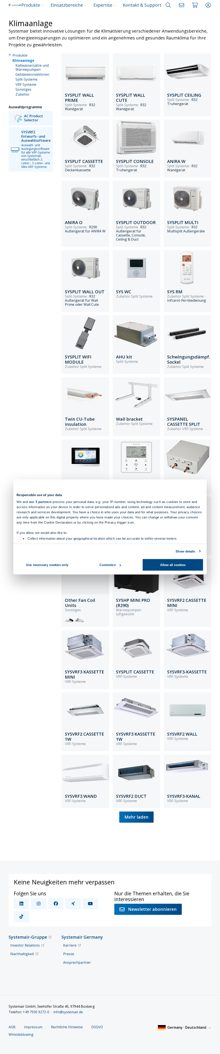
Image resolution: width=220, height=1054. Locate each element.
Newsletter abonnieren (152, 909)
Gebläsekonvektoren (32, 74)
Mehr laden (136, 817)
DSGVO (97, 1027)
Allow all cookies (173, 565)
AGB (12, 1027)
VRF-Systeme (25, 85)
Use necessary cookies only (47, 565)
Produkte (30, 5)
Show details (185, 551)
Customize (107, 565)
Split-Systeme (26, 79)
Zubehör (22, 94)
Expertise (102, 5)
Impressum (33, 1027)
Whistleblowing (21, 1035)
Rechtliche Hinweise (67, 1027)
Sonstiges (23, 89)
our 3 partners (40, 501)
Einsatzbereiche (67, 5)
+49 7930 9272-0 (36, 1012)
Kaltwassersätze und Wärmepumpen (32, 67)
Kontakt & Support (142, 5)
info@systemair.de (68, 1012)
